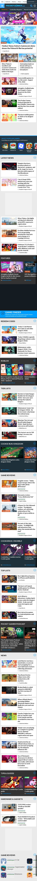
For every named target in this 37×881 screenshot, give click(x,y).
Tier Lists (6, 388)
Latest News (7, 158)
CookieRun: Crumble (11, 541)
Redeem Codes (8, 321)
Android (7, 1)
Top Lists (5, 570)
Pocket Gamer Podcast (13, 624)
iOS (2, 1)
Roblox (14, 1)
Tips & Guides (7, 773)
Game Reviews (8, 475)
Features (5, 258)
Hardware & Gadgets (12, 799)
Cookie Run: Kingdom (16, 9)
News (19, 1)
